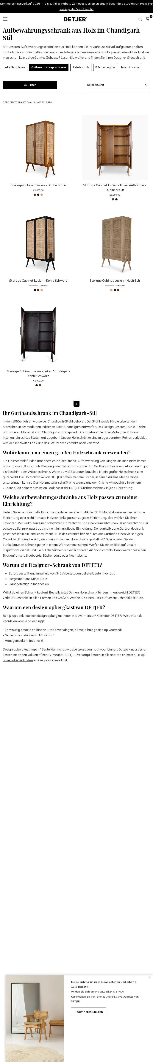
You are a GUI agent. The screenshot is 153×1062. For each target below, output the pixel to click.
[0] (147, 18)
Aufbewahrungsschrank (48, 67)
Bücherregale (105, 67)
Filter (32, 85)
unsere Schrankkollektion (125, 598)
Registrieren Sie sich (88, 1012)
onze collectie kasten (18, 660)
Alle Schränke (15, 67)
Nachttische (130, 67)
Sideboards (80, 67)
